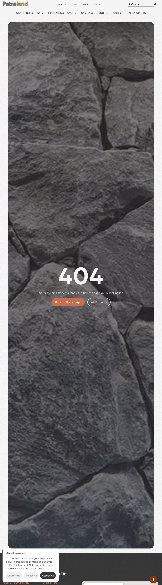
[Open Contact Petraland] (153, 579)
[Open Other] (123, 13)
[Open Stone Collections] (42, 13)
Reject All (31, 575)
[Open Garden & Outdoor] (107, 13)
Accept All (48, 575)
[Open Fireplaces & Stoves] (75, 13)
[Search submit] (155, 4)
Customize (13, 575)
